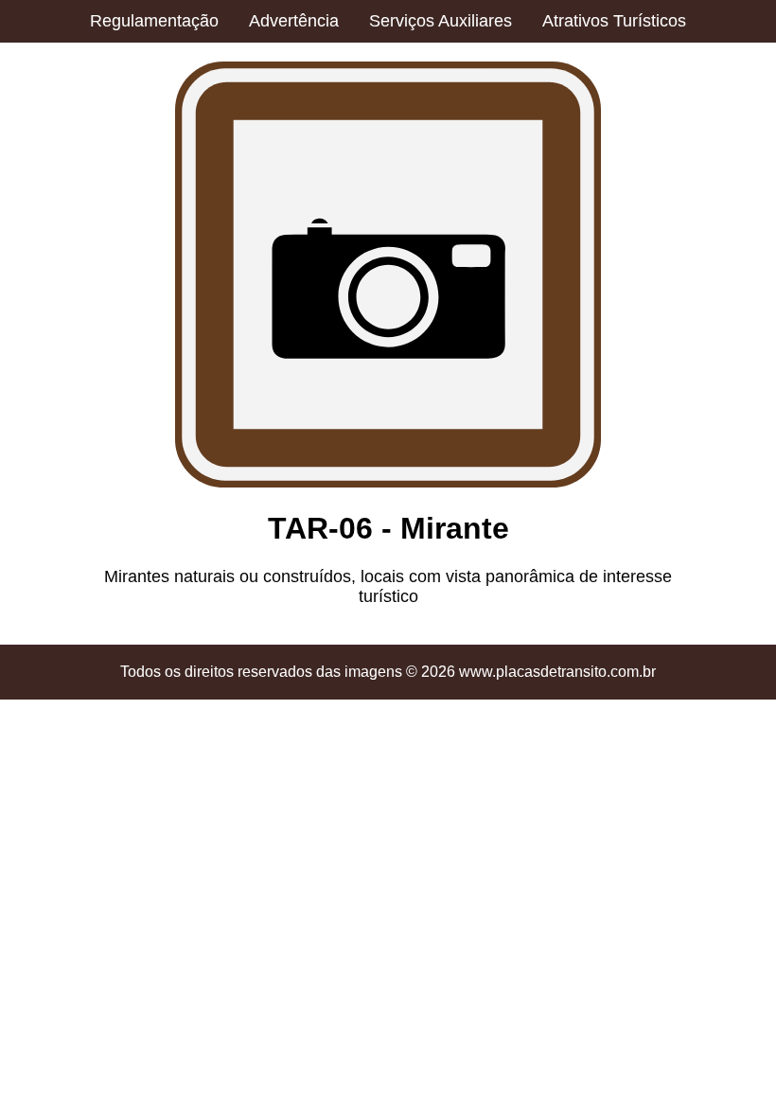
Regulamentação (154, 20)
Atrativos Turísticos (614, 20)
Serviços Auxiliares (440, 20)
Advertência (294, 20)
